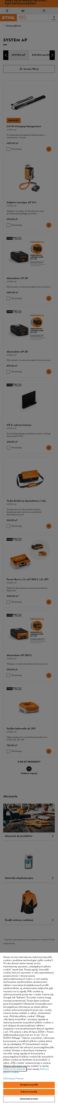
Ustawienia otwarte (29, 1099)
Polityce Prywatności (14, 1069)
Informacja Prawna (13, 1078)
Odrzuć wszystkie (29, 1091)
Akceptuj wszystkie (29, 1084)
